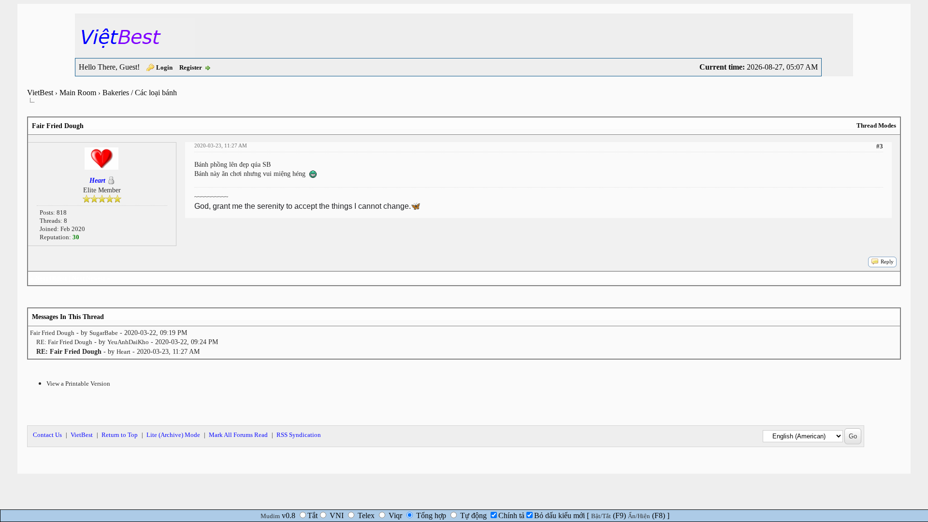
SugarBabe (103, 332)
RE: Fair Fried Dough (64, 342)
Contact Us (47, 434)
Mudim (270, 516)
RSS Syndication (298, 434)
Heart (123, 351)
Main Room (77, 92)
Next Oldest (51, 278)
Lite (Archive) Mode (173, 434)
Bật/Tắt (601, 516)
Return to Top (120, 434)
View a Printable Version (78, 383)
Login (164, 67)
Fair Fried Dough (52, 332)
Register (190, 67)
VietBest (40, 92)
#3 (879, 146)
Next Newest (88, 278)
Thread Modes (876, 125)
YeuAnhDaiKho (128, 342)
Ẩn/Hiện (639, 516)
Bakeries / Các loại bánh (139, 92)
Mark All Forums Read (238, 434)
